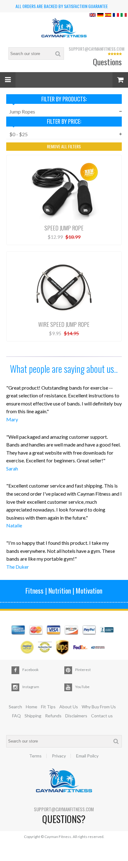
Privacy (59, 756)
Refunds (53, 715)
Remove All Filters (64, 146)
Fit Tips (48, 706)
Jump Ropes (22, 111)
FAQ (16, 715)
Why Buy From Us (99, 706)
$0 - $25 (18, 134)
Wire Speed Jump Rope (63, 324)
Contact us (102, 715)
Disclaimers (76, 715)
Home (31, 706)
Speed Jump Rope (64, 228)
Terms (35, 756)
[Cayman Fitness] (64, 28)
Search (15, 706)
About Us (68, 706)
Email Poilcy (87, 756)
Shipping (33, 715)
